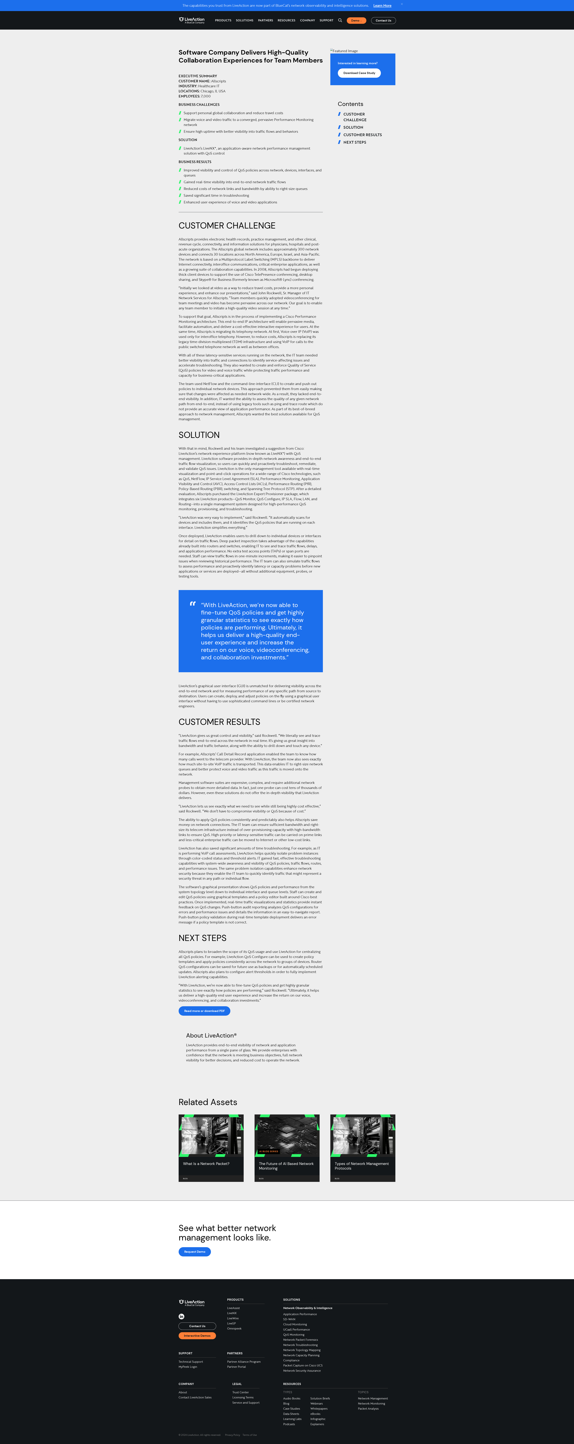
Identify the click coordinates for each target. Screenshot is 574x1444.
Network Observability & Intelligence (307, 1308)
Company (186, 1384)
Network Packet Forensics (300, 1340)
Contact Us (383, 20)
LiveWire (233, 1318)
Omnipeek (234, 1328)
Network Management (373, 1398)
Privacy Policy (232, 1435)
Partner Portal (236, 1367)
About (183, 1392)
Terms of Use (250, 1435)
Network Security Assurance (302, 1371)
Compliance (291, 1360)
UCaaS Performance (296, 1329)
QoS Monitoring (293, 1335)
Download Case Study (359, 73)
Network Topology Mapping (301, 1350)
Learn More (382, 5)
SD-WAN (289, 1319)
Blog (286, 1403)
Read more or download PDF (204, 1011)
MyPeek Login (188, 1367)
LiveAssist (233, 1308)
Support (326, 20)
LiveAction (192, 20)
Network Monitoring (371, 1403)
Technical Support (191, 1362)
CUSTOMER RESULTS (363, 134)
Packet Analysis (368, 1408)
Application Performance (300, 1314)
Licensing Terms (243, 1397)
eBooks (315, 1414)
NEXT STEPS (355, 142)
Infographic (318, 1419)
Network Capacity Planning (301, 1355)
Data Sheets (291, 1414)
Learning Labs (292, 1419)
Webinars (316, 1403)
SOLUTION (353, 127)
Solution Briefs (320, 1398)
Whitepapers (319, 1408)
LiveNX (232, 1313)
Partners (265, 20)
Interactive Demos (197, 1336)
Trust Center (240, 1392)
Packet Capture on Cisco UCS (303, 1365)
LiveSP (231, 1323)
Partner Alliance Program (244, 1362)
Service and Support (245, 1403)
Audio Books (291, 1398)
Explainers (317, 1424)
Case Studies (291, 1408)
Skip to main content (18, 4)
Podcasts (289, 1424)
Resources (292, 1384)
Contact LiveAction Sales (195, 1397)
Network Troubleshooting (300, 1345)
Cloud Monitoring (295, 1324)
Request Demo (194, 1252)
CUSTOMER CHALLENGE (355, 116)
